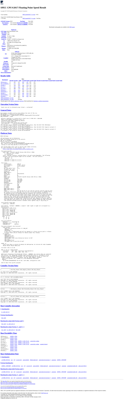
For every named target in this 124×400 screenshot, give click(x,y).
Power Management (6, 72)
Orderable (3, 37)
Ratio (20, 80)
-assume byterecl (44, 344)
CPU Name (3, 31)
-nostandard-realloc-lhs (72, 366)
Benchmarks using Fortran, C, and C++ (12, 327)
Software (17, 51)
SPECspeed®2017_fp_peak (29, 18)
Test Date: (22, 21)
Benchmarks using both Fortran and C (12, 321)
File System (5, 64)
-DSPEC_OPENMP (61, 360)
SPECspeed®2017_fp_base (29, 14)
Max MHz (3, 32)
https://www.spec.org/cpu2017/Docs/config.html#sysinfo (18, 148)
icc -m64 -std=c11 (5, 312)
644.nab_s (3, 93)
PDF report (72, 27)
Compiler (5, 58)
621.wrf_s (3, 86)
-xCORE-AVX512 (5, 360)
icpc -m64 (3, 329)
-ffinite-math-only (34, 360)
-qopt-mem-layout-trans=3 (45, 360)
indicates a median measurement (41, 101)
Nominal (4, 34)
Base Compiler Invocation (10, 306)
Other (3, 43)
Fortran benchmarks (7, 315)
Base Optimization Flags (10, 354)
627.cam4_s (3, 88)
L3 (4, 42)
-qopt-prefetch (26, 360)
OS (5, 53)
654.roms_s (3, 96)
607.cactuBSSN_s (5, 83)
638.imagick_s (4, 91)
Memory (4, 46)
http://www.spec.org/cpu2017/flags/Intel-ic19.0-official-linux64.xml (12, 387)
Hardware (13, 29)
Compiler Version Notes (9, 266)
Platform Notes (6, 133)
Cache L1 (3, 39)
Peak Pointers (5, 69)
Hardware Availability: (22, 22)
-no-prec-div (19, 360)
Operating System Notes (9, 104)
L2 (4, 40)
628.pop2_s (3, 90)
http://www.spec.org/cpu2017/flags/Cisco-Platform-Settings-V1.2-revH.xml (13, 388)
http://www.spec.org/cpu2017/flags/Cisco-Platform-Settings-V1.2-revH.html (18, 383)
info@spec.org (44, 393)
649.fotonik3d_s (4, 94)
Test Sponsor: (5, 22)
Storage (3, 48)
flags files (5, 381)
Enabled (4, 36)
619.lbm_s (3, 85)
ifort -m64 (3, 318)
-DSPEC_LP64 (13, 336)
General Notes (6, 110)
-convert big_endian (34, 341)
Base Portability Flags (9, 333)
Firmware (5, 63)
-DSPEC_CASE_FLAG (23, 341)
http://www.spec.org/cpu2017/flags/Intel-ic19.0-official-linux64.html (16, 382)
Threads (11, 80)
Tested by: (5, 24)
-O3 (14, 360)
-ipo (12, 360)
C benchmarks (5, 309)
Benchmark (5, 79)
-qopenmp (53, 360)
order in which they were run (17, 101)
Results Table (5, 76)
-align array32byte (82, 366)
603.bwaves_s (4, 82)
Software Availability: (22, 24)
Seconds (16, 80)
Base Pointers (5, 67)
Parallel (6, 61)
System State (6, 66)
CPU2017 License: (5, 21)
